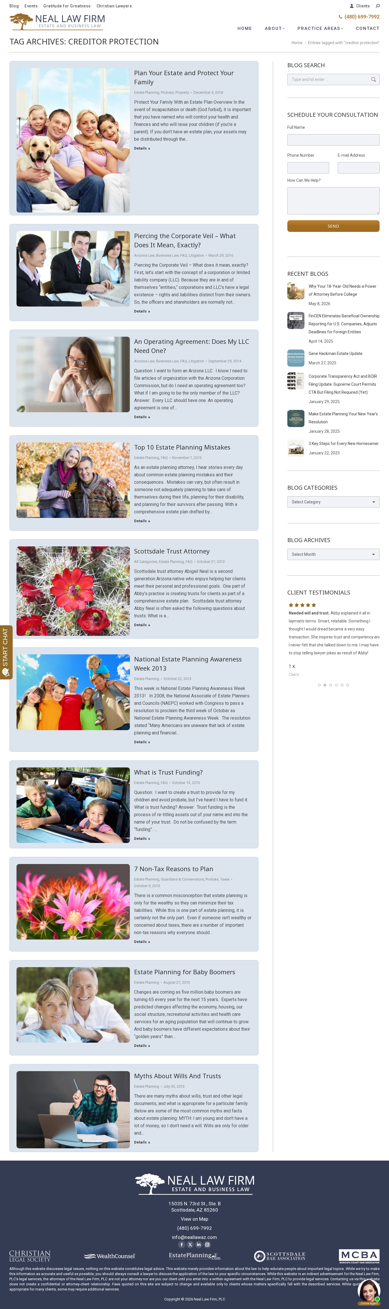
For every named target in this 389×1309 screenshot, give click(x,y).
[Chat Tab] (194, 654)
